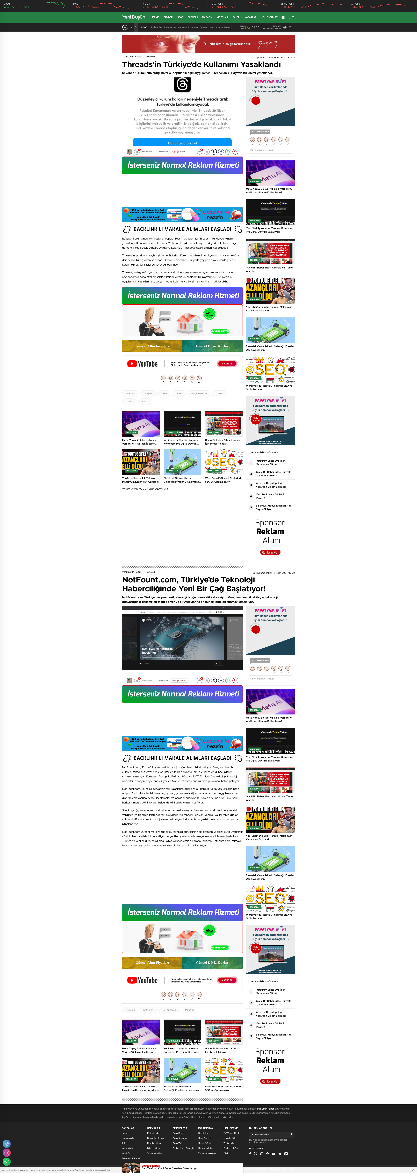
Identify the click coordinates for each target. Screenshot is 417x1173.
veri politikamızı (91, 1170)
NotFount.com (169, 1010)
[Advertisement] (182, 191)
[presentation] (131, 27)
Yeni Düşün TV (269, 17)
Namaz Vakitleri (206, 1148)
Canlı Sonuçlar (180, 1138)
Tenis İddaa (229, 1143)
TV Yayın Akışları (207, 1153)
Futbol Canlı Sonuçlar (184, 1148)
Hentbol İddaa (154, 1143)
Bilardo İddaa (153, 1148)
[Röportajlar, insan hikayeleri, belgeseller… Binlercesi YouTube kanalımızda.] (182, 371)
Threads (219, 393)
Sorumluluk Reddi (131, 1158)
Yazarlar (251, 17)
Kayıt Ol (126, 1153)
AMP (226, 1153)
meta (164, 393)
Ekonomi (193, 17)
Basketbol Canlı (231, 1148)
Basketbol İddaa (155, 1138)
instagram (148, 393)
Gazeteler (203, 1133)
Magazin (207, 17)
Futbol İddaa (153, 1133)
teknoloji (189, 1010)
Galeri (236, 17)
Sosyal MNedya (199, 393)
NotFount (148, 1010)
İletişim (125, 1143)
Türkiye (129, 402)
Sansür (178, 393)
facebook (130, 393)
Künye (125, 1133)
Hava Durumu (205, 1138)
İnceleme (130, 1010)
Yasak (145, 402)
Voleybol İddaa (154, 1153)
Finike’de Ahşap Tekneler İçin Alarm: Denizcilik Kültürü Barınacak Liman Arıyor (190, 27)
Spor (180, 17)
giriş (151, 489)
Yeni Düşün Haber (131, 57)
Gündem (168, 17)
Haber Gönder (205, 1143)
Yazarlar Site (229, 1138)
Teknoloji (150, 57)
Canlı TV (177, 1143)
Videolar (222, 17)
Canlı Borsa (178, 1133)
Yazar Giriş (127, 1148)
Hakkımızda (128, 1138)
